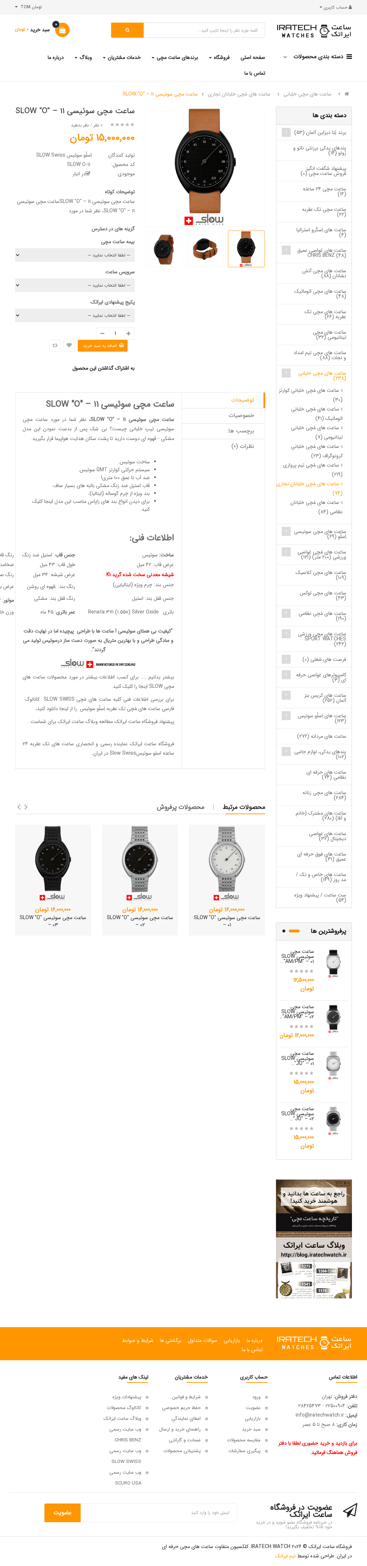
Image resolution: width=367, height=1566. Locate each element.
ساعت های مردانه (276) (321, 736)
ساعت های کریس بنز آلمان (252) (325, 697)
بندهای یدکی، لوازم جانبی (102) (320, 754)
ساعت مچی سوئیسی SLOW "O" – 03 (53, 921)
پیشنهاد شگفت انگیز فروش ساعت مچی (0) (323, 171)
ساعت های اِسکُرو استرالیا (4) (321, 232)
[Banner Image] (314, 1239)
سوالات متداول (202, 1340)
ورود (256, 1397)
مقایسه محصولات (244, 1440)
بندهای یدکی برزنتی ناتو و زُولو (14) (319, 150)
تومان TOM (30, 7)
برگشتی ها (170, 1340)
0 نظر (98, 125)
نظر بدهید (80, 125)
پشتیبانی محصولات (182, 1451)
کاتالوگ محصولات (124, 1408)
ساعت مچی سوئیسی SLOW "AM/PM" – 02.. (297, 1012)
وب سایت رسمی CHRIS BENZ (125, 1435)
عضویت (253, 1408)
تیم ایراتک (285, 1556)
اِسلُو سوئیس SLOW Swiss (64, 155)
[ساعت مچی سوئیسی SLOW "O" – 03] (53, 863)
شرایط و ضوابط (137, 1340)
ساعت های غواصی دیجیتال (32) (327, 836)
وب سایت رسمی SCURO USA (125, 1478)
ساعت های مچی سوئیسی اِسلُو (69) (320, 534)
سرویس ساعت (120, 272)
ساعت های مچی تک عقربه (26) (325, 314)
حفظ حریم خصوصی (181, 1408)
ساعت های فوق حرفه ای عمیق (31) (321, 856)
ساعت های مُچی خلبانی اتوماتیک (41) (317, 413)
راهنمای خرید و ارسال (180, 1429)
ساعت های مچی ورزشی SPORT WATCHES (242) (322, 639)
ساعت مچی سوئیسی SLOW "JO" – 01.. (297, 1058)
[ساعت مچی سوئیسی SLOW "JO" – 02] (333, 1120)
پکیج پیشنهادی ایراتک (113, 302)
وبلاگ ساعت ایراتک (78, 722)
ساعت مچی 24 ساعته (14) (324, 191)
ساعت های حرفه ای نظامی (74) (326, 774)
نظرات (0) (243, 446)
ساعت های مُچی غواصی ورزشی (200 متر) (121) (321, 554)
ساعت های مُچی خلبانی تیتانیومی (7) (317, 432)
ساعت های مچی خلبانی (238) (322, 375)
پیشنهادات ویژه (127, 1397)
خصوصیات (241, 415)
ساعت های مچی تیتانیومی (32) (329, 334)
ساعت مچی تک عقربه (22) (324, 211)
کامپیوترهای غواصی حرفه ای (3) (321, 677)
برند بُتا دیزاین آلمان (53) (320, 132)
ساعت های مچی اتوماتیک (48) (320, 293)
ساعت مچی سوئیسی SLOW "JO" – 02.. (297, 1114)
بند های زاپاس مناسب (95, 501)
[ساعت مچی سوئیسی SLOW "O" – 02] (140, 863)
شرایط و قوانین (186, 1397)
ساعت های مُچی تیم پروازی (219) (313, 469)
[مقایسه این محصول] (55, 346)
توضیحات (242, 399)
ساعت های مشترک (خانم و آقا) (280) (321, 815)
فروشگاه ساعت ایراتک (152, 744)
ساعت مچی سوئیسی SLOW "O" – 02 (140, 921)
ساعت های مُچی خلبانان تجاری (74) (309, 488)
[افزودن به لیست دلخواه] (69, 346)
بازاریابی (232, 1340)
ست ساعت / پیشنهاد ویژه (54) (320, 897)
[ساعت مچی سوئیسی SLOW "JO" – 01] (333, 1065)
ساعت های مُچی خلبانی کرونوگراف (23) (317, 451)
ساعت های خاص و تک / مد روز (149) (321, 877)
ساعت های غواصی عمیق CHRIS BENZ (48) (321, 252)
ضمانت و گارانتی (185, 1440)
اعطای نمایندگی (186, 1418)
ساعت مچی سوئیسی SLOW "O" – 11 (160, 94)
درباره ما (255, 1340)
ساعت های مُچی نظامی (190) (322, 616)
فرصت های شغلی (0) (324, 659)
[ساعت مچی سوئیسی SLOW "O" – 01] (227, 863)
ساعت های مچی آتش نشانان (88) (324, 273)
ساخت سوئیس (135, 462)
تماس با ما (252, 1350)
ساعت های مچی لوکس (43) (323, 595)
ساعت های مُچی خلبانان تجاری (239, 94)
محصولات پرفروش (180, 807)
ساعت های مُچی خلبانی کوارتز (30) (311, 395)
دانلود (52, 709)
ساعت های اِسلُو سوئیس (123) (322, 718)
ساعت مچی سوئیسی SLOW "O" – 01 (227, 921)
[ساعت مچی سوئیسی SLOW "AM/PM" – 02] (333, 1018)
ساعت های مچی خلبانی (307, 94)
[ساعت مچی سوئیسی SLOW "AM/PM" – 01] (333, 963)
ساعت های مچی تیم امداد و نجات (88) (320, 355)
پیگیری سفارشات (244, 1451)
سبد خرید (251, 1429)
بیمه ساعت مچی (118, 242)
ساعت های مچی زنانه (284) (324, 795)
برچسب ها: (240, 430)
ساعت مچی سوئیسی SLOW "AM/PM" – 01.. (297, 956)
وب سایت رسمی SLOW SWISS (125, 1456)
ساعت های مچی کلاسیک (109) (321, 575)
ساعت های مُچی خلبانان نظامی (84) (316, 507)
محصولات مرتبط (244, 807)
